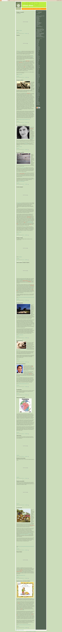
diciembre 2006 (38, 49)
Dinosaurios (22, 575)
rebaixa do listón (29, 533)
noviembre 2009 (38, 76)
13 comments (26, 433)
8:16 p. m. (23, 456)
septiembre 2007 (38, 56)
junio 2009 (37, 72)
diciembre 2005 (38, 40)
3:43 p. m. (23, 33)
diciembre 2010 (38, 86)
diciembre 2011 (37, 95)
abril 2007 (37, 52)
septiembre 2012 (38, 102)
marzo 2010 (37, 79)
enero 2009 (37, 68)
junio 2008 (37, 63)
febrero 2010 (37, 78)
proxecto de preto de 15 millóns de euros (24, 534)
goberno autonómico (25, 383)
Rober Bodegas (38, 18)
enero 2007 (37, 50)
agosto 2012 (37, 101)
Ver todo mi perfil (38, 13)
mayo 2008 (37, 62)
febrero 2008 (37, 60)
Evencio (24, 575)
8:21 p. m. (23, 433)
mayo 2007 (37, 53)
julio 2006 (37, 45)
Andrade (19, 575)
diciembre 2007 (38, 58)
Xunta (28, 383)
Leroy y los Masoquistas (38, 34)
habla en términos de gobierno (30, 222)
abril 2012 (37, 98)
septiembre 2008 (38, 65)
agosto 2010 (37, 83)
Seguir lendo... (18, 32)
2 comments (26, 386)
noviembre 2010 (38, 85)
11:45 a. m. (23, 627)
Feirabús (20, 74)
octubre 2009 (37, 75)
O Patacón (37, 21)
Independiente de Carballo (39, 31)
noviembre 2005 (38, 39)
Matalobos (32, 138)
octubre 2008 (37, 66)
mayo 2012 (37, 99)
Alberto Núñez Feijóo (21, 383)
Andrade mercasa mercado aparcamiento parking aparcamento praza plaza (26, 297)
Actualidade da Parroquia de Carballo (40, 29)
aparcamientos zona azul (27, 119)
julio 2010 (37, 82)
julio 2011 (37, 91)
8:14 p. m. (23, 478)
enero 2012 (37, 96)
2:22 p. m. (23, 386)
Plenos (21, 74)
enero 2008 (37, 59)
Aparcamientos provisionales (22, 119)
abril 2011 (37, 89)
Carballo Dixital (39, 12)
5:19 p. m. (23, 122)
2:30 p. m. (23, 77)
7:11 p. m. (23, 259)
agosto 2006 (37, 46)
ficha (28, 144)
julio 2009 (37, 73)
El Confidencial (37, 24)
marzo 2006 (37, 42)
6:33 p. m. (23, 149)
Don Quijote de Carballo (38, 35)
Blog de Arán (37, 17)
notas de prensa (29, 221)
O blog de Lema (38, 20)
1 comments (26, 77)
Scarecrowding (37, 32)
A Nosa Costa (32, 56)
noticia (25, 226)
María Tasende (20, 146)
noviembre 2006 (38, 48)
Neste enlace (26, 143)
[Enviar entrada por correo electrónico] (28, 33)
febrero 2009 (37, 69)
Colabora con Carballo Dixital (39, 26)
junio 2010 (37, 81)
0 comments (26, 33)
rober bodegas (20, 30)
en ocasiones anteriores (23, 167)
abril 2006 (37, 43)
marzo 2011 (37, 88)
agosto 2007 (37, 55)
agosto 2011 (37, 92)
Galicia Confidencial (38, 23)
